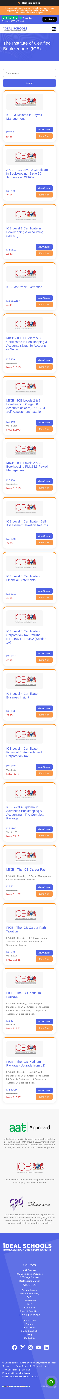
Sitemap (26, 1369)
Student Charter (30, 1290)
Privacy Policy (10, 1369)
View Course (44, 129)
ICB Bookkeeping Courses (30, 1274)
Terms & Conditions (29, 1311)
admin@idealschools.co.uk (18, 1373)
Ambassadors (30, 1320)
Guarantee (29, 1307)
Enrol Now (44, 136)
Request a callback (31, 3)
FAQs (29, 1297)
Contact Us (29, 1338)
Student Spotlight (29, 1331)
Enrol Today (22, 1366)
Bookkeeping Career (29, 1281)
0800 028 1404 (17, 21)
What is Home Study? (29, 1293)
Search (29, 83)
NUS (29, 1304)
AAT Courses (29, 1270)
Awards (29, 1324)
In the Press (30, 1327)
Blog (29, 1334)
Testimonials (29, 1300)
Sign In (51, 19)
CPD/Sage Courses (29, 1277)
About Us (30, 1284)
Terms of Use (40, 1366)
